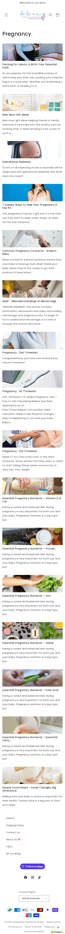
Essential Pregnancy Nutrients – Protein (28, 548)
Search (10, 818)
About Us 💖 (13, 839)
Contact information (34, 931)
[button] (6, 14)
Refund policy (53, 922)
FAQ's (9, 846)
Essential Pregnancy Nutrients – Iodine (28, 643)
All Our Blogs (13, 853)
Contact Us (13, 832)
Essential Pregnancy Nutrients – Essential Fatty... (29, 739)
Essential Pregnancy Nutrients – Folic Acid (30, 690)
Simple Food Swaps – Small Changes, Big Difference (29, 789)
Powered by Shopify (34, 922)
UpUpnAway (18, 922)
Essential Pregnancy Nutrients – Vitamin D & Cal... (31, 500)
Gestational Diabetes (16, 162)
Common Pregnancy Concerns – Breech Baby (29, 252)
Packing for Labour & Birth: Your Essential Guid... (29, 66)
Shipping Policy (15, 825)
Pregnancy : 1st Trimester (19, 391)
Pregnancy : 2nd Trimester (20, 352)
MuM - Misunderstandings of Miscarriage (29, 301)
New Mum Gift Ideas (15, 114)
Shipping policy (51, 927)
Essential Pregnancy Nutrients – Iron (26, 595)
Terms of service (33, 927)
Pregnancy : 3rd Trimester (19, 451)
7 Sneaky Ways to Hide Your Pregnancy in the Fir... (29, 206)
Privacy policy (15, 927)
